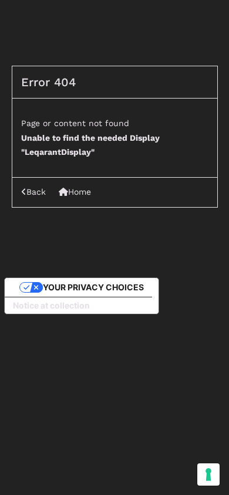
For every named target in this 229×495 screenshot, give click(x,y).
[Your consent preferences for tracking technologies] (208, 474)
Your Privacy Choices (93, 287)
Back (36, 191)
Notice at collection (51, 305)
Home (79, 191)
